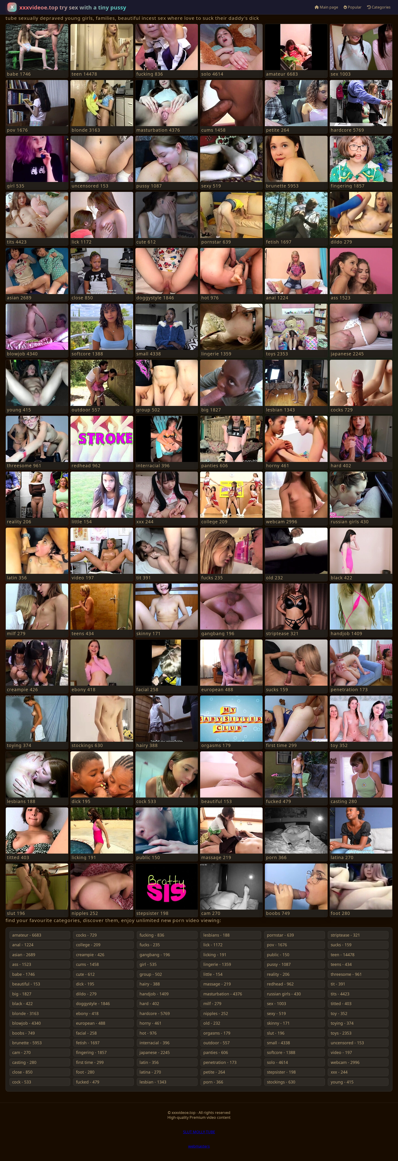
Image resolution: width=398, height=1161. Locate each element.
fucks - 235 (150, 944)
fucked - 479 (87, 1082)
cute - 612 (85, 974)
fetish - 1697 (88, 1042)
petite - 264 (214, 1072)
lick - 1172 (212, 944)
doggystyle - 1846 (93, 1003)
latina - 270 (150, 1072)
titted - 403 (341, 1003)
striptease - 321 (345, 935)
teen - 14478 (342, 954)
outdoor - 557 (216, 1042)
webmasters (199, 1146)
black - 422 (22, 1003)
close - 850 (22, 1072)
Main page (328, 7)
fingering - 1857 (91, 1052)
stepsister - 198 (281, 1072)
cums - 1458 (87, 964)
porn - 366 (213, 1082)
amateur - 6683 (26, 935)
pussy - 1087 (279, 964)
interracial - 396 (155, 1042)
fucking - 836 (152, 935)
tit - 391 (338, 984)
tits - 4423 (340, 994)
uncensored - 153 (347, 1042)
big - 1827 (21, 994)
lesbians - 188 (216, 935)
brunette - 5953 (27, 1042)
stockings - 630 (281, 1082)
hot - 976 (148, 1033)
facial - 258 (86, 1033)
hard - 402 (149, 1003)
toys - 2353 (341, 1033)
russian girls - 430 (284, 994)
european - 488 (90, 1023)
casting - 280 (24, 1062)
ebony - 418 (87, 1013)
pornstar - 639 (280, 935)
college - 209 (88, 944)
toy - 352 (339, 1013)
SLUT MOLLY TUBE (199, 1131)
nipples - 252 (215, 1013)
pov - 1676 (277, 944)
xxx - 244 (339, 1072)
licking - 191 (214, 954)
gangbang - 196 (155, 954)
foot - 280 (85, 1072)
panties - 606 (215, 1052)
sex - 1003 (276, 1003)
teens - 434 (341, 964)
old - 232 (211, 1023)
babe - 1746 (23, 974)
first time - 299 (90, 1062)
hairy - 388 (150, 984)
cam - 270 (21, 1052)
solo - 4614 (277, 1062)
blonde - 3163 (25, 1013)
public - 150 (278, 954)
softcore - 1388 (281, 1052)
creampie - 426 (90, 954)
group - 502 (151, 974)
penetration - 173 (220, 1062)
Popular (354, 7)
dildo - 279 (86, 994)
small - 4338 (278, 1042)
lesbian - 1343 (153, 1082)
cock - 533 (21, 1082)
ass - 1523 (21, 964)
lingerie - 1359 (217, 964)
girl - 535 (148, 964)
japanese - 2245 (155, 1052)
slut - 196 (275, 1033)
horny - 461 (150, 1023)
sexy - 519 (276, 1013)
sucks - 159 (341, 944)
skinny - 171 (278, 1023)
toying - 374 (342, 1023)
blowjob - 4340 (26, 1023)
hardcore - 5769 (155, 1013)
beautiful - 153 (26, 984)
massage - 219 (217, 984)
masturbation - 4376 (222, 994)
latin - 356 (149, 1062)
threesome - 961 (346, 974)
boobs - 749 (23, 1033)
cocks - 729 (86, 935)
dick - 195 (85, 984)
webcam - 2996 (345, 1062)
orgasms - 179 (216, 1033)
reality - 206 (278, 974)
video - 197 (341, 1052)
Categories (381, 7)
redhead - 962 (280, 984)
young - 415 (342, 1082)
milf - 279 (212, 1003)
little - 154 (212, 974)
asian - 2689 (23, 954)
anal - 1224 (22, 944)
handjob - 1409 (154, 994)
